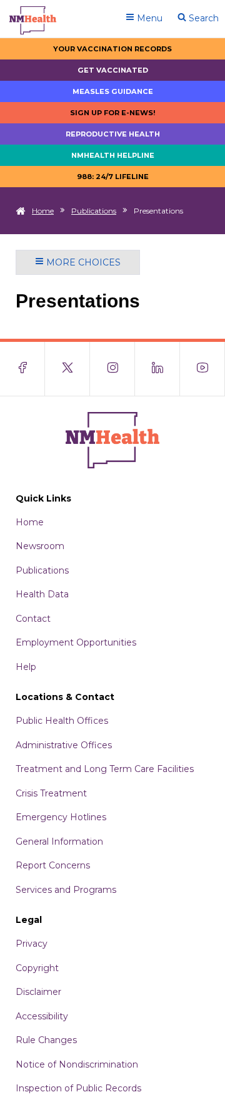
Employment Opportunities (76, 642)
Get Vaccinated (113, 70)
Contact (33, 618)
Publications (93, 210)
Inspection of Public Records (78, 1088)
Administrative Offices (64, 745)
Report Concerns (53, 865)
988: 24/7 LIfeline (113, 176)
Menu (148, 18)
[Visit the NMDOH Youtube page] (202, 369)
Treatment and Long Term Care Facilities (105, 769)
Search (202, 18)
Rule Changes (46, 1040)
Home (43, 210)
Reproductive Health (113, 134)
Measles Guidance (112, 91)
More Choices (82, 262)
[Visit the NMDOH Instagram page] (112, 369)
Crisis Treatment (51, 793)
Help (26, 666)
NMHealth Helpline (112, 155)
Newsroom (40, 546)
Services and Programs (66, 889)
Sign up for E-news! (113, 112)
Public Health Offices (62, 720)
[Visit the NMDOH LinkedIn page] (157, 369)
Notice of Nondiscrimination (77, 1064)
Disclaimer (38, 991)
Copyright (37, 968)
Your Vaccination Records (112, 48)
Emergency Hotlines (61, 817)
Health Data (42, 594)
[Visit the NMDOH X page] (67, 369)
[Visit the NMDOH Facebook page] (22, 369)
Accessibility (42, 1016)
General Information (59, 841)
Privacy (32, 943)
